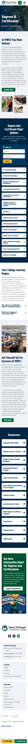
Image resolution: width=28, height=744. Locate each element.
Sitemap (6, 696)
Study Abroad (7, 521)
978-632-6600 (13, 653)
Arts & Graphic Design (9, 170)
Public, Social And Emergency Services (11, 242)
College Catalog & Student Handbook (11, 460)
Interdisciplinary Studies (10, 223)
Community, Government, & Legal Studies (11, 195)
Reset (7, 161)
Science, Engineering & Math (11, 249)
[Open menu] (24, 3)
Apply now (7, 420)
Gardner (6, 667)
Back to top (5, 726)
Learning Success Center (11, 504)
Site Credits (5, 716)
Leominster (7, 670)
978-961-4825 (13, 656)
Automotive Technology (10, 175)
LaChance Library (9, 495)
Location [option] (6, 151)
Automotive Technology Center (12, 676)
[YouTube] (18, 636)
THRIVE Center (7, 539)
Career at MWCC (8, 687)
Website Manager (9, 707)
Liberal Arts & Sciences (10, 229)
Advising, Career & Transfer (12, 451)
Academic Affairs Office (11, 443)
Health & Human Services (10, 217)
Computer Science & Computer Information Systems (9, 204)
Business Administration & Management (11, 182)
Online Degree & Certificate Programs (12, 513)
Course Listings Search (10, 478)
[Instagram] (14, 636)
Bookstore (7, 690)
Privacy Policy (15, 716)
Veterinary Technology (9, 255)
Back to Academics (12, 26)
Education (6, 211)
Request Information (13, 588)
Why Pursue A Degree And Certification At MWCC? (9, 312)
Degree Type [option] (8, 156)
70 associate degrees (16, 277)
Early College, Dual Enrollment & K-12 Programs (12, 486)
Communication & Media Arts (11, 189)
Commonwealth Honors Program (10, 469)
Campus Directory (9, 699)
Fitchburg (6, 673)
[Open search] (20, 3)
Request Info (8, 90)
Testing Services (8, 530)
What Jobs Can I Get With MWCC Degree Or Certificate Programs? (11, 305)
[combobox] (14, 151)
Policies (6, 693)
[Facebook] (9, 636)
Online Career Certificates (10, 235)
